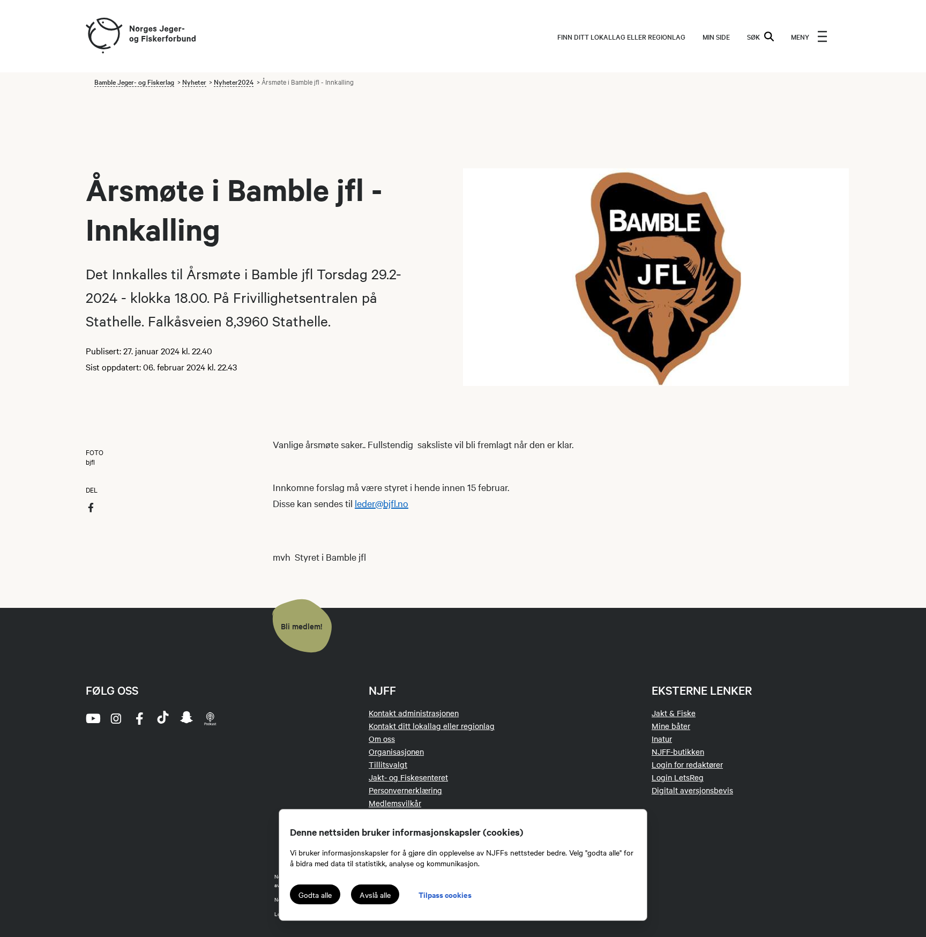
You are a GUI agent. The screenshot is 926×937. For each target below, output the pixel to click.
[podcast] (210, 718)
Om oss (382, 738)
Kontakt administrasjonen (414, 713)
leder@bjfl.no (381, 503)
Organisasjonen (396, 751)
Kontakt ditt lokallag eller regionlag (432, 725)
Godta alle (315, 894)
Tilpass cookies (445, 894)
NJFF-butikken (678, 751)
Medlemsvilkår (395, 803)
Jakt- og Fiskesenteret (408, 777)
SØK (753, 36)
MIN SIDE (716, 36)
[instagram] (116, 718)
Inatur (662, 738)
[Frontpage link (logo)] (103, 36)
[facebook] (139, 718)
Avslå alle (375, 894)
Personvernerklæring (405, 790)
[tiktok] (162, 718)
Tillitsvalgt (388, 764)
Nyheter (194, 81)
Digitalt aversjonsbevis (692, 790)
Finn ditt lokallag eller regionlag (621, 36)
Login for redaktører (687, 764)
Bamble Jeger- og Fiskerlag (134, 81)
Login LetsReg (678, 777)
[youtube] (92, 718)
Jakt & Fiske (674, 713)
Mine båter (671, 725)
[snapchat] (186, 718)
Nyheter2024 (233, 81)
